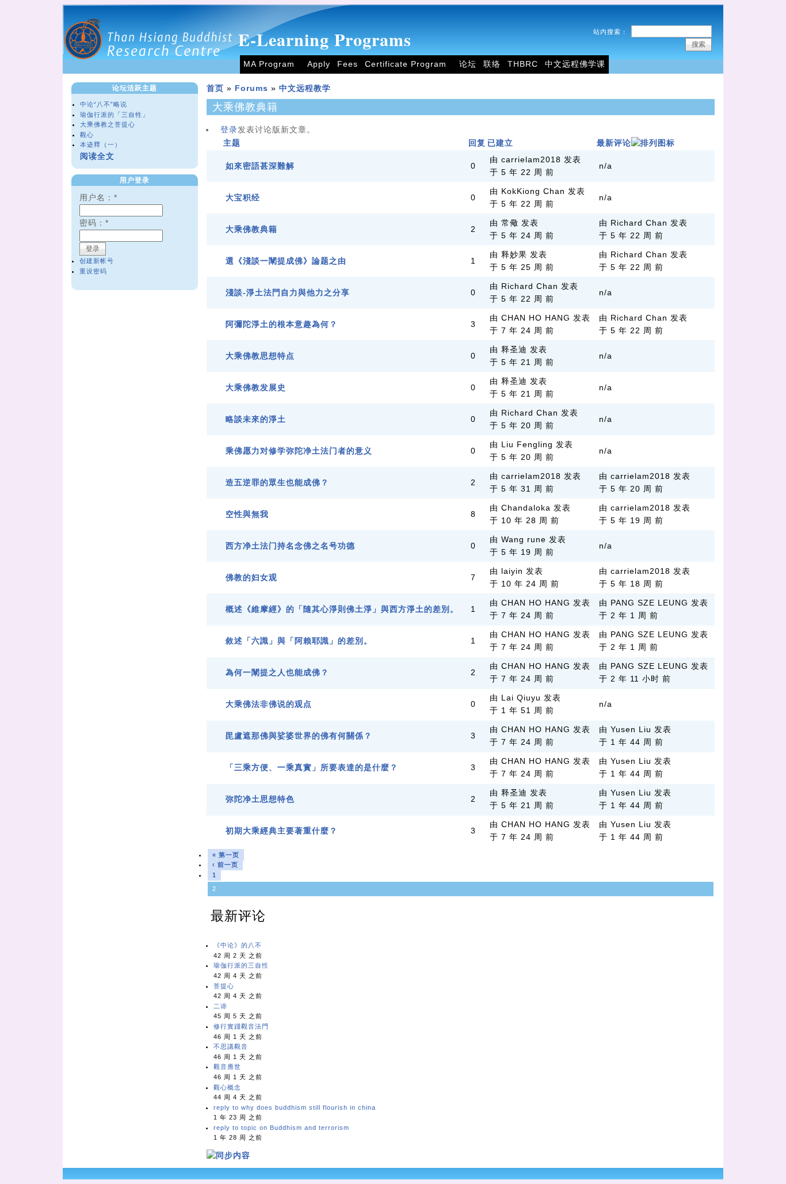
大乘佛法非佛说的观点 (269, 704)
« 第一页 (225, 854)
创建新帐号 (96, 260)
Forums (251, 88)
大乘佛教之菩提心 (107, 124)
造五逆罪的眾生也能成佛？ (277, 482)
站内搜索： (610, 31)
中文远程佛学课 (575, 64)
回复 (477, 143)
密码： (94, 223)
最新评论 (614, 143)
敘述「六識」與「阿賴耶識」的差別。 (299, 641)
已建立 (500, 143)
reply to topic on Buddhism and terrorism (281, 1127)
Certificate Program (406, 64)
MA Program (269, 64)
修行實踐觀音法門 (241, 1026)
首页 (215, 88)
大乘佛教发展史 (256, 387)
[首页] (149, 71)
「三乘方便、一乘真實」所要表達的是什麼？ (312, 767)
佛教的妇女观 (251, 577)
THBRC (523, 64)
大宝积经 (243, 197)
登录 (229, 129)
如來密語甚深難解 (260, 166)
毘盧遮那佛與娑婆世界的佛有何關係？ (299, 736)
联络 (492, 64)
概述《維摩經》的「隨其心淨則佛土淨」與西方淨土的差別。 (342, 609)
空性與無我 (247, 514)
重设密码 (93, 271)
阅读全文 (97, 156)
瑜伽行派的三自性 (241, 965)
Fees (347, 64)
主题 (232, 143)
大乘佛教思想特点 (260, 356)
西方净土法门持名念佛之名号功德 (290, 546)
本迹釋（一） (100, 144)
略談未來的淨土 (256, 419)
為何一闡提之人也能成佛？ (277, 672)
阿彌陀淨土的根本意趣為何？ (282, 324)
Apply (318, 64)
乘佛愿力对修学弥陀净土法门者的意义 (299, 451)
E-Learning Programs (324, 39)
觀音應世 (227, 1066)
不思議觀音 (230, 1046)
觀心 (87, 134)
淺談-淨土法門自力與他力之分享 (288, 292)
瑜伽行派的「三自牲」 (114, 114)
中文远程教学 (305, 88)
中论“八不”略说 (103, 104)
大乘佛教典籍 (251, 229)
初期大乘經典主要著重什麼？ (282, 831)
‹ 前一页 (225, 864)
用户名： (98, 197)
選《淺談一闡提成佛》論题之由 (286, 261)
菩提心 (223, 986)
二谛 (220, 1006)
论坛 (467, 64)
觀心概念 (227, 1087)
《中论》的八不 (237, 945)
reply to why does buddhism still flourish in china (294, 1107)
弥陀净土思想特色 (260, 799)
